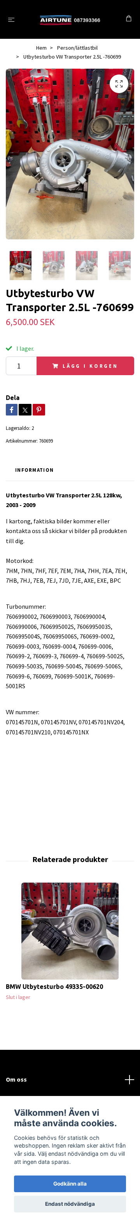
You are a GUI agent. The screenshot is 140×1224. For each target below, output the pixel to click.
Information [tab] (34, 470)
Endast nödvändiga (70, 1204)
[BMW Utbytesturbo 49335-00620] (70, 931)
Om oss (16, 1079)
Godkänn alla (70, 1184)
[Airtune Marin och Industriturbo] (71, 19)
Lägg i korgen (90, 366)
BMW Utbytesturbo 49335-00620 (54, 986)
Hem (41, 47)
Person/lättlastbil (77, 47)
